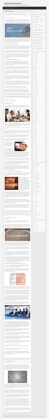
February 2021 (36, 85)
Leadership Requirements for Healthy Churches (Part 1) (17, 213)
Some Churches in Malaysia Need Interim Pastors (16, 14)
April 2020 (35, 98)
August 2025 (35, 63)
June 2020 (35, 96)
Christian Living (36, 172)
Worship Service (36, 215)
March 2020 (35, 100)
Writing (35, 217)
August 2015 (35, 158)
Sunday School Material (37, 213)
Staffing (35, 209)
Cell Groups (35, 170)
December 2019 (36, 104)
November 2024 (36, 68)
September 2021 (36, 81)
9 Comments (28, 15)
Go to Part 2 (6, 355)
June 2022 (35, 76)
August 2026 (35, 55)
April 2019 (35, 111)
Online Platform (36, 202)
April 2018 (35, 130)
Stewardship (35, 211)
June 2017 (35, 139)
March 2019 (35, 113)
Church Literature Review (37, 185)
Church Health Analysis (37, 183)
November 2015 (36, 152)
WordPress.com (17, 416)
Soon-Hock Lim (36, 42)
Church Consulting (36, 174)
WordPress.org (36, 229)
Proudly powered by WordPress (7, 416)
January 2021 (35, 87)
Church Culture (36, 176)
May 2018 (35, 128)
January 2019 (35, 117)
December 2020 (36, 89)
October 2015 (36, 154)
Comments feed (36, 227)
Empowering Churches (13, 3)
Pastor (35, 204)
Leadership (35, 198)
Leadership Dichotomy (10, 361)
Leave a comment (28, 362)
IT (34, 196)
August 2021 (35, 83)
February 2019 (36, 115)
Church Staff (35, 189)
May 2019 (35, 109)
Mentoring (35, 200)
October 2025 (36, 61)
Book (34, 168)
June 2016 (35, 145)
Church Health (36, 181)
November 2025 (36, 59)
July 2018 (35, 124)
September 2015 (36, 156)
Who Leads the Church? (37, 24)
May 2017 (35, 141)
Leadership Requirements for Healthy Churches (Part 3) (17, 96)
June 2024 (35, 70)
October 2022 (36, 74)
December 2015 (36, 150)
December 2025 (36, 57)
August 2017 (35, 137)
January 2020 (35, 102)
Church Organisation (36, 187)
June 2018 (35, 126)
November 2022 (36, 72)
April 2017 (35, 143)
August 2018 (35, 122)
